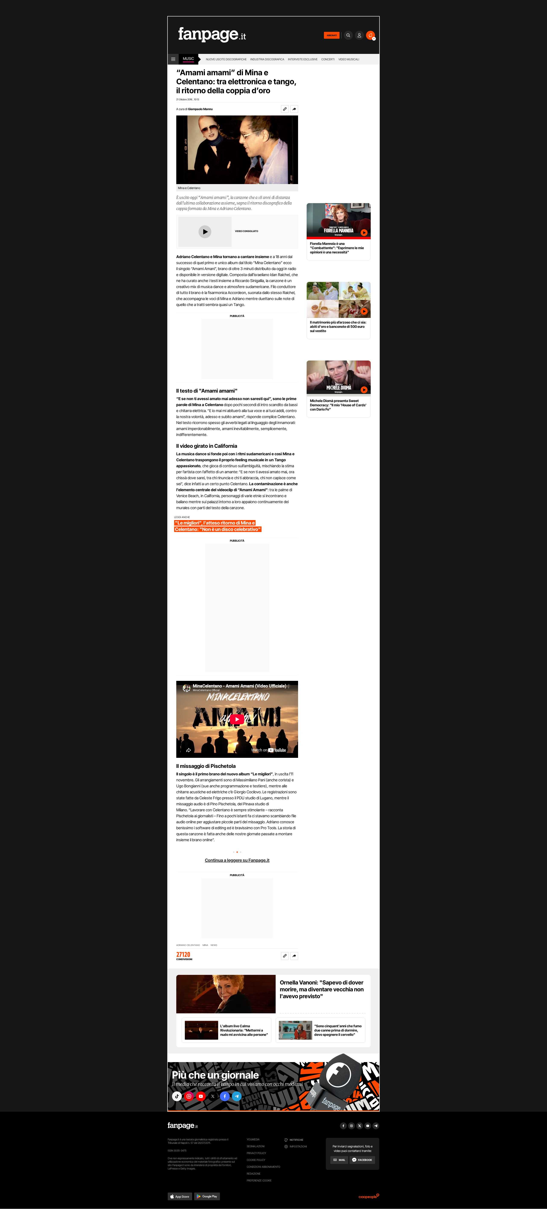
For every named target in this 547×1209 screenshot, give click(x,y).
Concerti (328, 59)
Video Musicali (348, 59)
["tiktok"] (177, 1096)
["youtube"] (201, 1096)
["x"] (213, 1096)
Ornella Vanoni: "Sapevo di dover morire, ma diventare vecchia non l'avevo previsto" (322, 989)
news (214, 945)
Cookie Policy (256, 1160)
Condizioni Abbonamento (263, 1166)
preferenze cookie (259, 1180)
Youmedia (253, 1139)
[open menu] (173, 59)
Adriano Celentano (188, 945)
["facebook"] (225, 1096)
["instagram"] (189, 1096)
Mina (205, 945)
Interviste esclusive (303, 59)
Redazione (253, 1173)
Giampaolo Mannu (200, 109)
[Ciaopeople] (369, 1197)
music (188, 58)
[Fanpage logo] (207, 35)
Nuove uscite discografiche (226, 59)
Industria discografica (267, 59)
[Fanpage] (183, 1125)
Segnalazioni (256, 1146)
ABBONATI (332, 35)
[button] (294, 109)
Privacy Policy (256, 1153)
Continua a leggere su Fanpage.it (237, 860)
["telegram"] (237, 1096)
